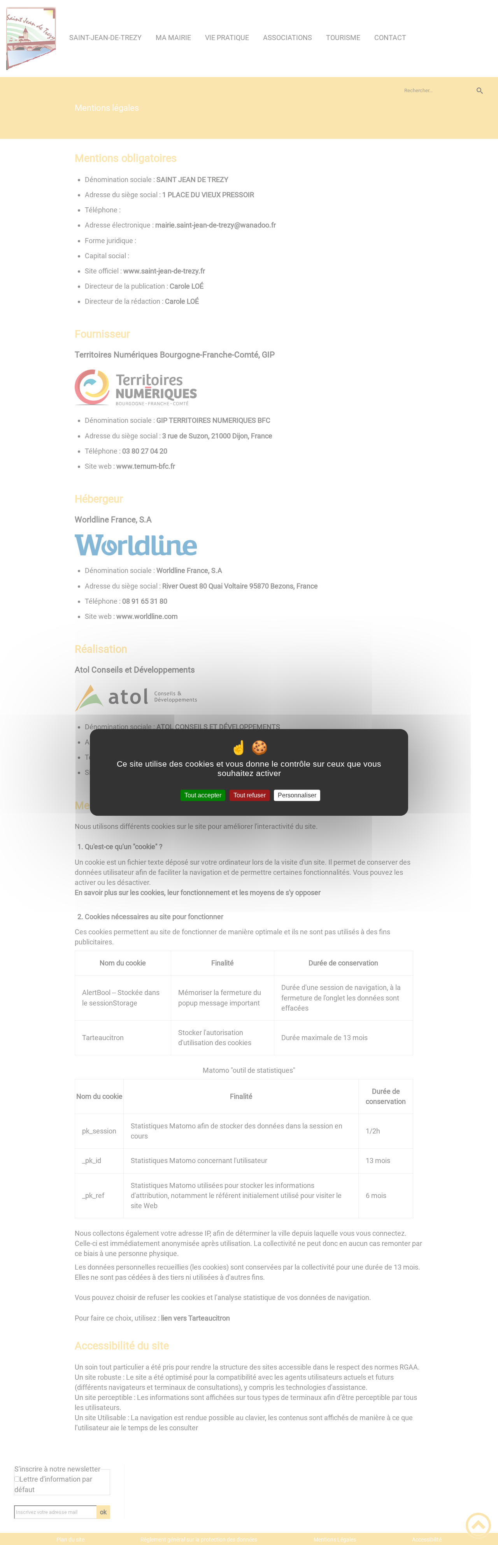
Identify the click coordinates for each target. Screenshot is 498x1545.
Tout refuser (249, 795)
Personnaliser (297, 795)
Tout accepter (202, 795)
